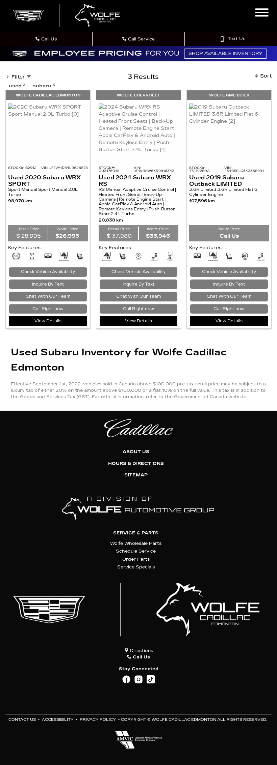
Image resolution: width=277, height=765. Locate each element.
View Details (47, 321)
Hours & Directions (136, 463)
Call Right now (48, 308)
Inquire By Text (48, 284)
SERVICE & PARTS (135, 533)
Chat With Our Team (48, 296)
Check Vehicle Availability (48, 271)
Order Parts (136, 559)
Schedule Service (136, 551)
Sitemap (136, 475)
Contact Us (22, 719)
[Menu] (262, 13)
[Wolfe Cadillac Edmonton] (67, 16)
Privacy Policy (98, 719)
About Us (136, 451)
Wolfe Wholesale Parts (135, 543)
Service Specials (136, 566)
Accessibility (58, 719)
